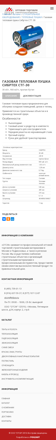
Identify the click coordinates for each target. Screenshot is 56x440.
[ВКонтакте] (4, 219)
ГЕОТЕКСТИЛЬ (8, 361)
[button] (45, 9)
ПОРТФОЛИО (8, 412)
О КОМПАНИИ (8, 407)
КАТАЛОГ (6, 403)
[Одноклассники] (8, 219)
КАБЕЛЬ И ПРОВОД (10, 374)
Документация (32, 95)
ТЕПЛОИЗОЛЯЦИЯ (10, 334)
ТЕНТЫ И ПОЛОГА (9, 329)
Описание (11, 95)
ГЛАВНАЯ (6, 398)
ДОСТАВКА (6, 416)
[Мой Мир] (12, 219)
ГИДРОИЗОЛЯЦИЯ (10, 338)
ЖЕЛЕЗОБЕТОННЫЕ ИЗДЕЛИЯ (14, 370)
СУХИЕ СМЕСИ (8, 347)
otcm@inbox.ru (11, 297)
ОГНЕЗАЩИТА (8, 365)
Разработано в (23, 437)
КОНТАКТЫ (6, 421)
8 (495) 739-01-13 (13, 288)
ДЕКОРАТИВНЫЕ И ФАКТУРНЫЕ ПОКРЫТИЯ (20, 356)
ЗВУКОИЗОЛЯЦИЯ (10, 343)
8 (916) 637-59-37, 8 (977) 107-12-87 (22, 293)
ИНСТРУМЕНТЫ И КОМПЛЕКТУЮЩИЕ (18, 379)
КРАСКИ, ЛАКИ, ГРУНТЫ (12, 352)
